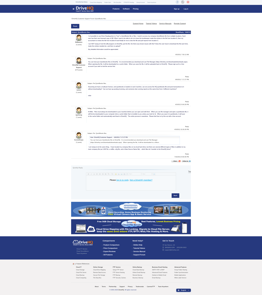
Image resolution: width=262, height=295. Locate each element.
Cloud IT (78, 267)
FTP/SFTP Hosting (129, 2)
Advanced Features (180, 267)
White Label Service (180, 278)
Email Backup (156, 278)
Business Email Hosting (159, 267)
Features (116, 9)
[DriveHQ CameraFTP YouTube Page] (188, 2)
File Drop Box (117, 2)
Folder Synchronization (181, 272)
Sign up (176, 9)
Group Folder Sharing (180, 270)
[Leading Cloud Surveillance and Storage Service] (131, 209)
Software (126, 9)
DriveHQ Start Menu (81, 2)
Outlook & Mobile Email (159, 275)
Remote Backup (137, 275)
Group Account (141, 2)
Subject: (75, 32)
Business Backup (138, 278)
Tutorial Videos (151, 23)
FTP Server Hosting (119, 272)
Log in (186, 9)
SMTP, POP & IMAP (158, 270)
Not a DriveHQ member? (141, 180)
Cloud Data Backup (138, 270)
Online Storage (98, 267)
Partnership (112, 286)
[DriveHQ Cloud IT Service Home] (83, 9)
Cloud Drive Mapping (96, 2)
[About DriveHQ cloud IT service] (83, 243)
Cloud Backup (80, 275)
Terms (104, 286)
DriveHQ (121, 290)
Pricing (135, 9)
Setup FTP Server (118, 270)
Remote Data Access (99, 272)
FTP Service (116, 267)
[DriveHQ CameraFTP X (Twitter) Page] (182, 2)
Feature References (82, 264)
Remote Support (180, 23)
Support (122, 286)
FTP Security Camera (119, 278)
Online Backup (137, 267)
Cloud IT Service (82, 249)
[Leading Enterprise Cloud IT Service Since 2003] (131, 226)
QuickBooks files (100, 18)
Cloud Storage (80, 270)
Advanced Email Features (159, 272)
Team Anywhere (151, 2)
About (97, 286)
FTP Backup (116, 275)
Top (189, 171)
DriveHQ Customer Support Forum (83, 18)
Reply (75, 26)
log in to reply (122, 180)
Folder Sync (107, 2)
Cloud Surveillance (83, 251)
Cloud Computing (81, 278)
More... (157, 142)
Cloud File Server (81, 272)
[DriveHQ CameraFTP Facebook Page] (177, 2)
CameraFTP (151, 286)
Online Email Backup (139, 272)
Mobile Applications (180, 275)
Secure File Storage (99, 275)
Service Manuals (165, 23)
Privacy (130, 286)
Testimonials (140, 286)
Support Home (138, 23)
